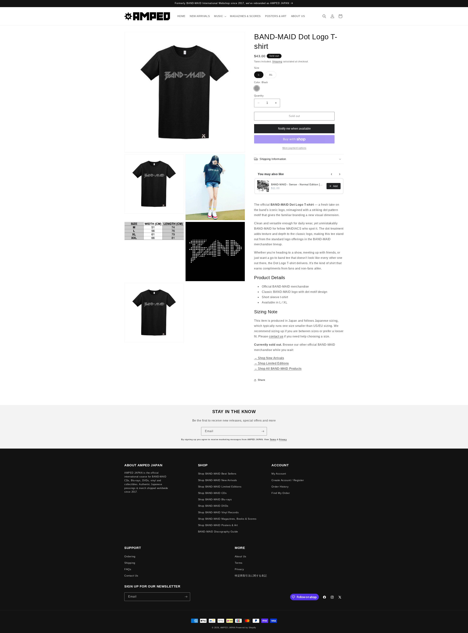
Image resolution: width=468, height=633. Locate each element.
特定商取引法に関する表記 (251, 575)
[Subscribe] (263, 431)
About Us (240, 556)
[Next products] (340, 174)
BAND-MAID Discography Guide (218, 531)
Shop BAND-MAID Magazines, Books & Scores (227, 518)
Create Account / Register (287, 480)
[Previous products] (332, 174)
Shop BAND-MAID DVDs (213, 505)
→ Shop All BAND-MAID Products (277, 368)
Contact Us (131, 575)
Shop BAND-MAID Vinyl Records (218, 512)
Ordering (129, 556)
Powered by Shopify (246, 627)
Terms (273, 439)
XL (272, 75)
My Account (278, 473)
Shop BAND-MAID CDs (212, 493)
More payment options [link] (294, 148)
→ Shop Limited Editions (271, 363)
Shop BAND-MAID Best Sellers (217, 473)
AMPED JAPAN (227, 627)
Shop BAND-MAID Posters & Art (218, 525)
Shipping (277, 61)
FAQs (127, 569)
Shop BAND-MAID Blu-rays (215, 499)
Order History (279, 486)
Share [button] (261, 379)
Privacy (283, 439)
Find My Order (280, 493)
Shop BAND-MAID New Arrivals (217, 480)
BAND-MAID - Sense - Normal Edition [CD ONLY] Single (297, 184)
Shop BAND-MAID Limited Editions (219, 486)
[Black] (256, 88)
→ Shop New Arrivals (269, 358)
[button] (220, 16)
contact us (276, 336)
